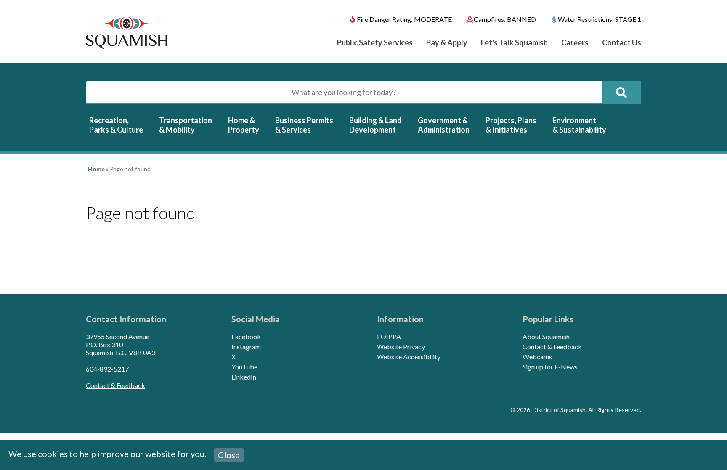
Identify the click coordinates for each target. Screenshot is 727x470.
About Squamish (546, 336)
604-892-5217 (107, 369)
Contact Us (621, 42)
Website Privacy (401, 347)
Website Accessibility (408, 357)
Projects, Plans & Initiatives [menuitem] (511, 125)
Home (96, 169)
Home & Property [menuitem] (243, 125)
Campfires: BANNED (505, 19)
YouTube (244, 367)
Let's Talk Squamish (514, 42)
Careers (575, 42)
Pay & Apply (446, 42)
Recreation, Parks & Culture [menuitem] (116, 125)
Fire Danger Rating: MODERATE (404, 19)
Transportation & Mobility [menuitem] (185, 125)
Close (229, 455)
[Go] (621, 92)
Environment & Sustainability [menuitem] (579, 125)
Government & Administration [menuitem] (444, 125)
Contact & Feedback (115, 385)
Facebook (246, 336)
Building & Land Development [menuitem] (375, 125)
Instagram (246, 347)
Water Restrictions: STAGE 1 (599, 19)
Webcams (537, 357)
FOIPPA (389, 336)
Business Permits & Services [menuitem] (304, 125)
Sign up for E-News (550, 367)
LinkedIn (243, 377)
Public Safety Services (375, 42)
